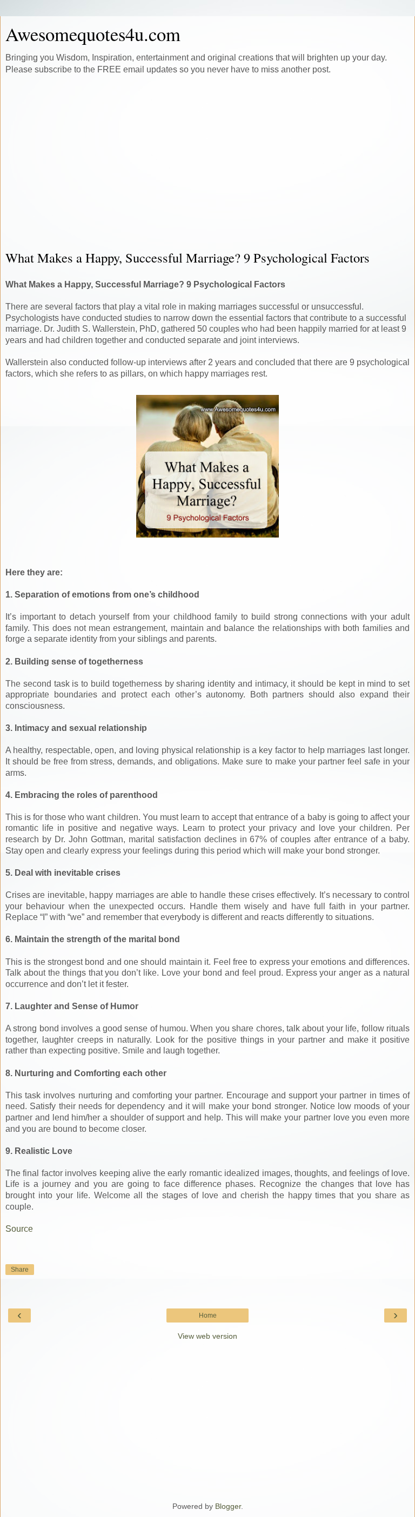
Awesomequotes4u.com (92, 34)
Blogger (228, 1506)
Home (208, 1315)
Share (20, 1269)
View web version (207, 1336)
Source (20, 1228)
